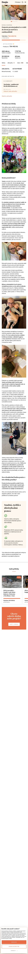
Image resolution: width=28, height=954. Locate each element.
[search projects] (22, 2)
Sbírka (3, 63)
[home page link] (5, 2)
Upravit (13, 950)
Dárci (20, 63)
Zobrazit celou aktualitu (10, 91)
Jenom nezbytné (14, 946)
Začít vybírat (14, 624)
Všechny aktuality (7, 96)
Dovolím (14, 942)
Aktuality (11, 63)
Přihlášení (18, 2)
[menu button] (25, 2)
